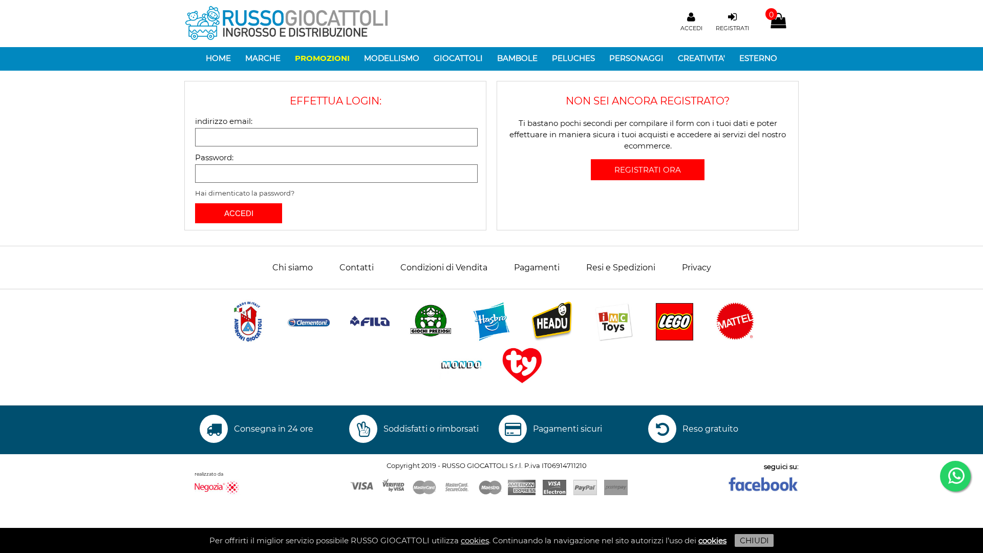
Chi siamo (292, 267)
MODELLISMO (391, 58)
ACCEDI (238, 213)
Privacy (696, 267)
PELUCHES (573, 58)
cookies (475, 540)
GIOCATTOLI (458, 58)
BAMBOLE (517, 58)
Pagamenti (537, 267)
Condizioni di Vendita (443, 267)
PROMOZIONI (322, 58)
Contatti (356, 267)
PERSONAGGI (636, 58)
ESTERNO (758, 58)
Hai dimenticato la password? (244, 193)
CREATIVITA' (701, 58)
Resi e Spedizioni (620, 267)
